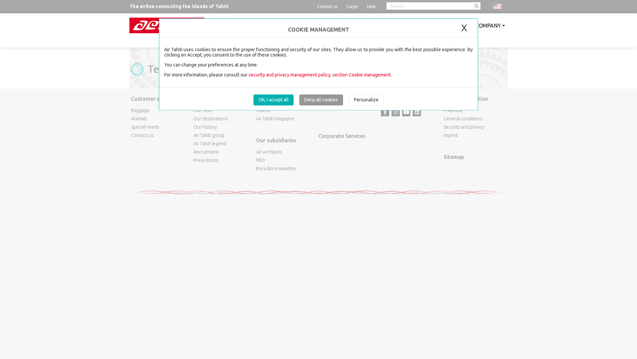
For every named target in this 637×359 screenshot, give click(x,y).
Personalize (366, 99)
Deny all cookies (321, 99)
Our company (482, 26)
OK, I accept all (273, 99)
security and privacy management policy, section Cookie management (319, 74)
